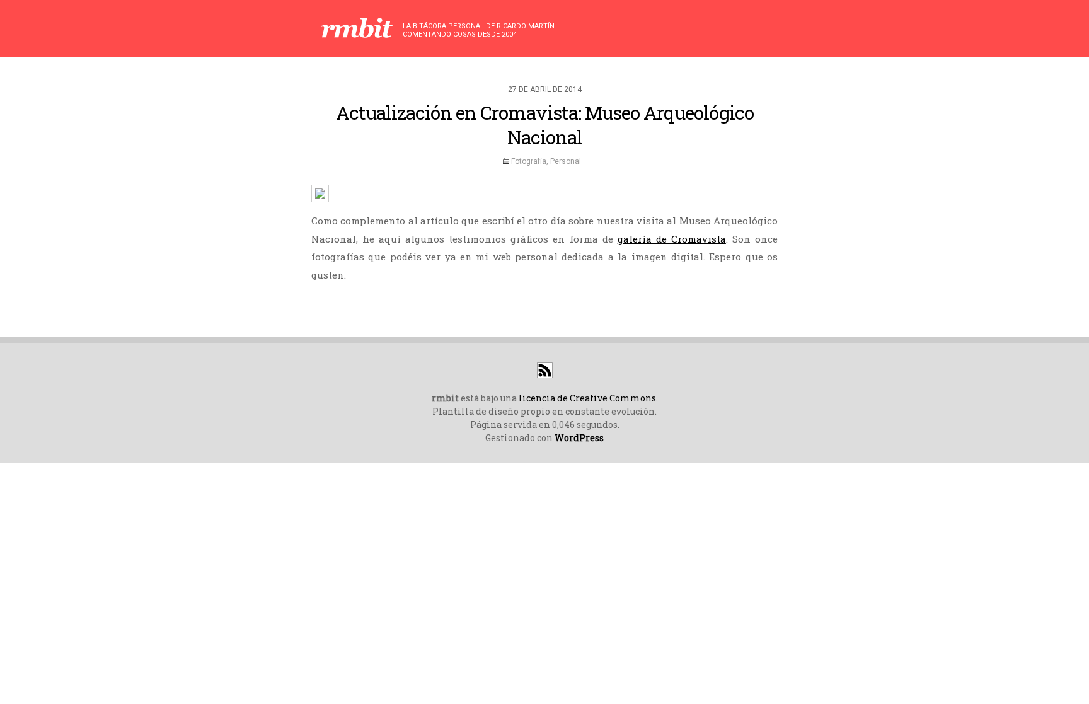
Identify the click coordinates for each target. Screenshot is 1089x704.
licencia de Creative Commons (587, 398)
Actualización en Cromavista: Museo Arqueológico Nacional (545, 124)
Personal (565, 161)
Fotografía (528, 161)
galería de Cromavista (672, 239)
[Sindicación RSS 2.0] (545, 375)
